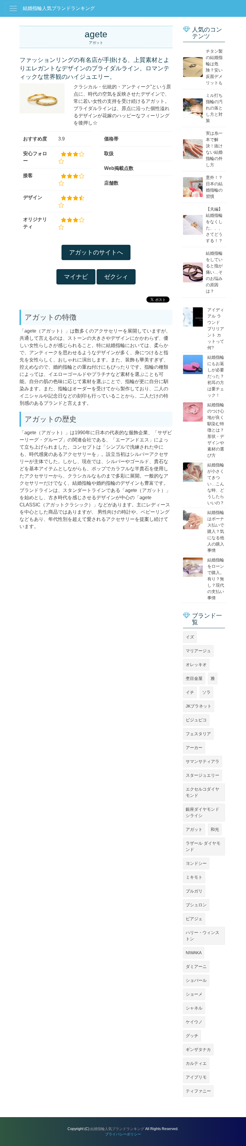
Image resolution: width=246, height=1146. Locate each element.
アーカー (194, 747)
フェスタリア (198, 733)
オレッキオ (196, 664)
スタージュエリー (202, 775)
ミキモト (194, 877)
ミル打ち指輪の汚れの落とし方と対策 (214, 108)
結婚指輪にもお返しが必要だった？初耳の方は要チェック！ (215, 376)
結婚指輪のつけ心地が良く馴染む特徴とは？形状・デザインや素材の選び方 (215, 430)
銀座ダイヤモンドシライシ (202, 812)
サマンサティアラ (202, 761)
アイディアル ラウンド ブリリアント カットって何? (215, 328)
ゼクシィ (116, 276)
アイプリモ (196, 1077)
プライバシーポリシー (123, 1134)
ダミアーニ (196, 966)
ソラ (206, 692)
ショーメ (194, 994)
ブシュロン (196, 904)
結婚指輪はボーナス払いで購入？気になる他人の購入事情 (215, 531)
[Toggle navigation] (13, 8)
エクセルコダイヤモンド (202, 792)
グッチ (192, 1035)
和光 (215, 829)
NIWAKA (194, 952)
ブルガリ (194, 891)
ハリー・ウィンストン (202, 935)
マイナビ (76, 276)
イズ (190, 636)
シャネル (194, 1008)
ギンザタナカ (198, 1049)
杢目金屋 (194, 678)
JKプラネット (199, 706)
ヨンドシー (196, 863)
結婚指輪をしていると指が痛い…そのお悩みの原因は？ (214, 272)
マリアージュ (198, 650)
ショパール (196, 980)
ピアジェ (194, 918)
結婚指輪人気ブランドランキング (59, 8)
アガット (194, 829)
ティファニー (198, 1091)
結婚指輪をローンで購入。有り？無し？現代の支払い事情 (215, 579)
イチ (190, 692)
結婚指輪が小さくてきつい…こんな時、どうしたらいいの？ (215, 483)
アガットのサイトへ (96, 252)
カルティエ (196, 1063)
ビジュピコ (196, 719)
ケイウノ (194, 1021)
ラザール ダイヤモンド (203, 846)
